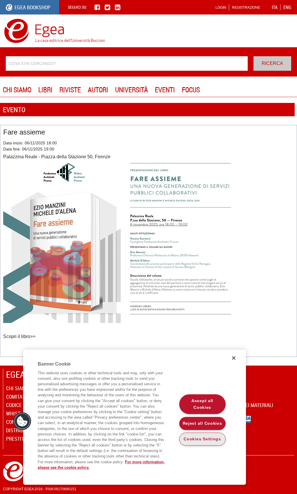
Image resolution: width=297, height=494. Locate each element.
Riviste (70, 89)
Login (220, 8)
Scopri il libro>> (20, 336)
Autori (98, 89)
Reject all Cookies (202, 423)
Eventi (165, 89)
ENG (287, 7)
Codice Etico (20, 405)
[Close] (233, 358)
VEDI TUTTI (285, 109)
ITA (275, 7)
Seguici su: (77, 7)
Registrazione (246, 8)
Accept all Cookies (202, 404)
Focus (191, 89)
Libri (45, 89)
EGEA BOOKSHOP (32, 7)
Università (131, 89)
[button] (22, 421)
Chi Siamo (17, 89)
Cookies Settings (202, 439)
